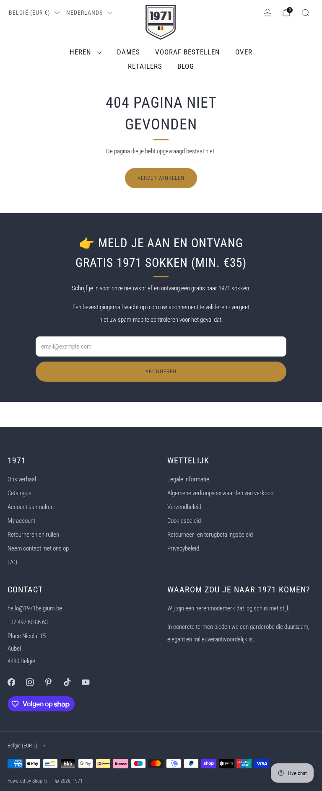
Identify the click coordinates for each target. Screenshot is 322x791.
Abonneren (161, 371)
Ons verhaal (22, 479)
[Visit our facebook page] (11, 682)
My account (21, 521)
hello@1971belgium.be (35, 608)
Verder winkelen (161, 178)
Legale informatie (188, 479)
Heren (80, 52)
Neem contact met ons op (38, 548)
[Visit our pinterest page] (48, 682)
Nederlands (84, 12)
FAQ (12, 562)
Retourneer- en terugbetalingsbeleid (210, 534)
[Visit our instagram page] (30, 682)
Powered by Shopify (27, 781)
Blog (185, 66)
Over (243, 52)
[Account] (267, 12)
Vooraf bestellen (187, 52)
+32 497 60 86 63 (28, 622)
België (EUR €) (29, 12)
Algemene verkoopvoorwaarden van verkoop (220, 493)
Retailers (145, 66)
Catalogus (19, 493)
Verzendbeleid (184, 507)
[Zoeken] (305, 12)
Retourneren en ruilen (33, 534)
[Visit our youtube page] (85, 682)
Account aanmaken (31, 507)
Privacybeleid (183, 548)
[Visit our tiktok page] (67, 682)
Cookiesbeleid (184, 521)
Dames (128, 52)
